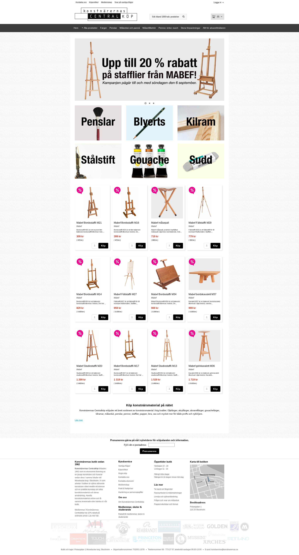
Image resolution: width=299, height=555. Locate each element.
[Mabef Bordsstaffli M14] (79, 261)
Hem (76, 28)
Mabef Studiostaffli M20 (89, 366)
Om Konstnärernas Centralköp (131, 502)
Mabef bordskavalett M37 (202, 294)
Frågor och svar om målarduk (166, 500)
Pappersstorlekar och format (166, 504)
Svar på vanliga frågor (123, 2)
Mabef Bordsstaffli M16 (126, 222)
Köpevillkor (94, 2)
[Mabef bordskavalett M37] (192, 261)
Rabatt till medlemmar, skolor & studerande (131, 515)
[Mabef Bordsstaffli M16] (117, 190)
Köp (103, 245)
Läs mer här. (93, 516)
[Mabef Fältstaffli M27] (117, 261)
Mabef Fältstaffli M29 (200, 222)
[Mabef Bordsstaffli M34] (154, 261)
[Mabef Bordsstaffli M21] (79, 190)
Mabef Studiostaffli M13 (164, 366)
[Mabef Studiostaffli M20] (79, 333)
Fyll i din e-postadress (135, 445)
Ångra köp (122, 473)
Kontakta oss (81, 2)
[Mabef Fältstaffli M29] (192, 190)
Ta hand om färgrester (163, 489)
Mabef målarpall (160, 222)
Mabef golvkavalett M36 (202, 366)
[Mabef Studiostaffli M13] (154, 333)
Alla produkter (90, 28)
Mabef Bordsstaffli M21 (89, 222)
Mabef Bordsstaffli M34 (163, 294)
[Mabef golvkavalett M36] (192, 333)
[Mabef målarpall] (154, 190)
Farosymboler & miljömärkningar (168, 493)
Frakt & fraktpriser (125, 488)
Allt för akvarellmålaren (214, 28)
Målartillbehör (149, 28)
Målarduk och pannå (130, 28)
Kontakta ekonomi (126, 481)
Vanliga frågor (124, 466)
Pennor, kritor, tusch (168, 28)
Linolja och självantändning (166, 497)
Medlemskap (106, 2)
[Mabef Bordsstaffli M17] (117, 333)
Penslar (113, 28)
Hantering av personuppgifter (130, 492)
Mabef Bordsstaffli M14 (89, 294)
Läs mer (79, 420)
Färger (103, 28)
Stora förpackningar (190, 28)
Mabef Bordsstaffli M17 (126, 366)
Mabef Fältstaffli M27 (125, 294)
